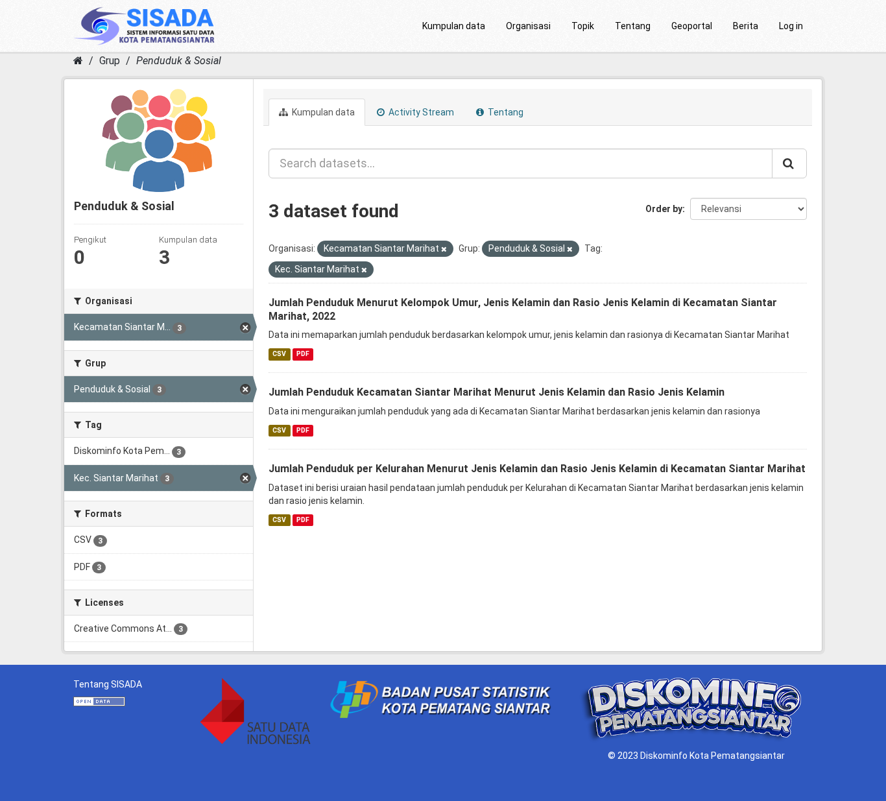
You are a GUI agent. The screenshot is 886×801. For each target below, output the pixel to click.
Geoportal (691, 26)
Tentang (633, 26)
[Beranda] (78, 60)
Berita (745, 26)
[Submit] (789, 163)
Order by (663, 209)
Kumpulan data (453, 26)
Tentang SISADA (107, 684)
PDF (302, 354)
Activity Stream (420, 112)
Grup (109, 60)
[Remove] (444, 249)
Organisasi (528, 26)
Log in (791, 26)
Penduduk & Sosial (178, 60)
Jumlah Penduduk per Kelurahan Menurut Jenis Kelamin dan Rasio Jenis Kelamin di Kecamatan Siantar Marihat (537, 468)
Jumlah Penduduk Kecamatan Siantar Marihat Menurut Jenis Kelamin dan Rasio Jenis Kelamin (496, 392)
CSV (279, 354)
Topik (582, 26)
